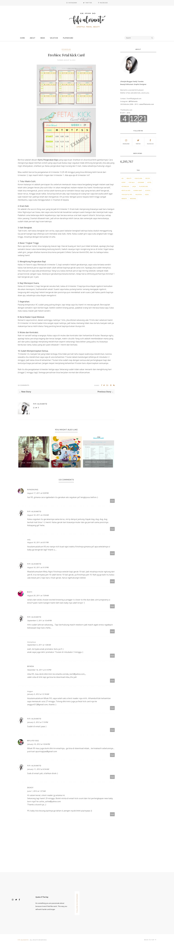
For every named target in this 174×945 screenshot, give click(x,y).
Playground (68, 38)
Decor (147, 178)
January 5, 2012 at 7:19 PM (37, 722)
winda (30, 666)
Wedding (133, 198)
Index (42, 38)
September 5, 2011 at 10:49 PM (39, 620)
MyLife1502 (33, 740)
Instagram (126, 144)
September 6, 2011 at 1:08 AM (39, 645)
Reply (112, 501)
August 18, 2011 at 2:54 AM (38, 515)
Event (123, 182)
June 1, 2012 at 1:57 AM (36, 791)
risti (29, 592)
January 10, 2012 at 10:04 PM (38, 744)
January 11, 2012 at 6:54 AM (38, 769)
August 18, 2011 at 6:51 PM (38, 542)
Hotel (149, 182)
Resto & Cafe (126, 190)
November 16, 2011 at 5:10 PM (39, 670)
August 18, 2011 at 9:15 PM (38, 567)
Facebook (150, 144)
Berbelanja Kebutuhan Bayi (64, 463)
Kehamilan (66, 49)
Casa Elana (138, 178)
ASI (122, 178)
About (32, 38)
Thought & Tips (127, 194)
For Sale (132, 182)
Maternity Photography (97, 463)
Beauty (129, 178)
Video (147, 194)
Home (22, 38)
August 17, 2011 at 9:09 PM (38, 493)
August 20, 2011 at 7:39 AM (38, 595)
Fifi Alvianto (40, 404)
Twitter (138, 144)
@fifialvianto (133, 101)
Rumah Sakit (138, 190)
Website (124, 198)
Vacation (54, 38)
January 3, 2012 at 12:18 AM (38, 694)
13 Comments (23, 385)
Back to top (149, 940)
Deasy (30, 787)
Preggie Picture (28, 463)
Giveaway (141, 182)
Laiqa (134, 186)
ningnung (32, 489)
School (148, 190)
